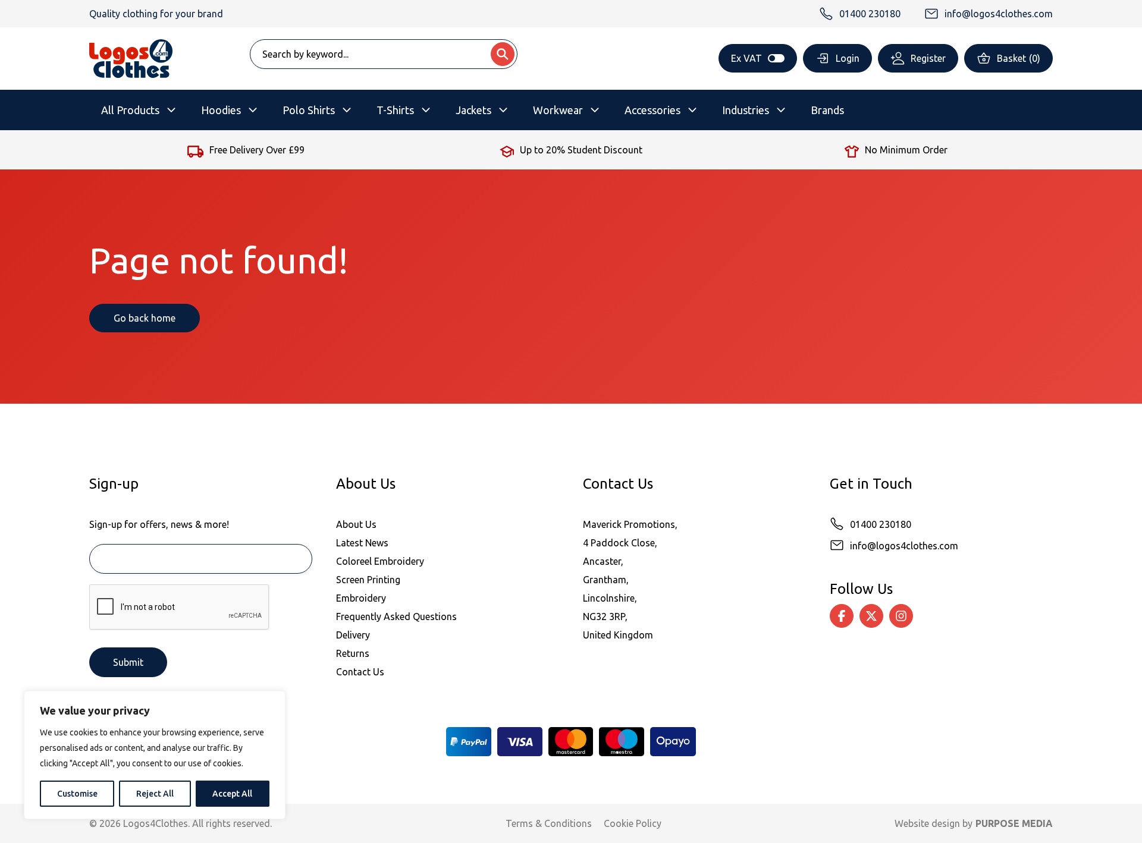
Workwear (558, 110)
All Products (130, 110)
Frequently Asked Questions (396, 616)
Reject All (155, 793)
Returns (352, 653)
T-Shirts (395, 110)
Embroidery (361, 598)
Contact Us (360, 671)
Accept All (232, 793)
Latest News (362, 542)
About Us (356, 524)
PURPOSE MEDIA (1014, 823)
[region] (155, 755)
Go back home (144, 318)
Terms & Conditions (549, 823)
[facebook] (842, 616)
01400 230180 (880, 524)
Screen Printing (368, 579)
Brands (827, 110)
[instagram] (901, 616)
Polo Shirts (309, 110)
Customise (77, 793)
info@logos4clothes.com (904, 545)
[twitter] (871, 616)
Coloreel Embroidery (380, 561)
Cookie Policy (632, 823)
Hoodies (221, 110)
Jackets (473, 110)
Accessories (652, 110)
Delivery (353, 635)
